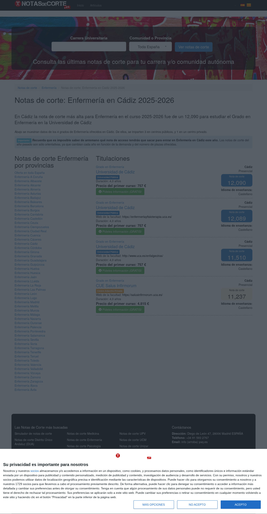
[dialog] (133, 481)
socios (34, 470)
